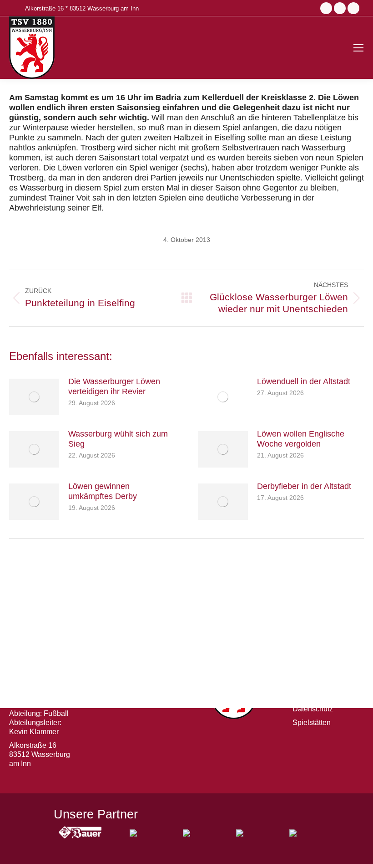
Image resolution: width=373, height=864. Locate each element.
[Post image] (34, 397)
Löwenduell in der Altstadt (303, 381)
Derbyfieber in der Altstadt (304, 486)
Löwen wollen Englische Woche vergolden (300, 438)
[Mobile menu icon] (358, 47)
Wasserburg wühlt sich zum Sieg (118, 438)
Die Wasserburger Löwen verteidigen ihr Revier (114, 386)
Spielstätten (311, 722)
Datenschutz (312, 709)
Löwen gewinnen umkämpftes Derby (102, 491)
